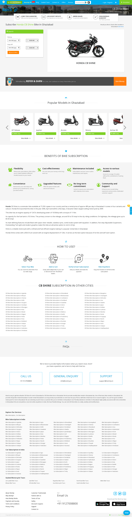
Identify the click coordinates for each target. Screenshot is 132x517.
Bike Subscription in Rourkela (86, 441)
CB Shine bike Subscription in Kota (15, 309)
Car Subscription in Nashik (109, 464)
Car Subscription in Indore (109, 460)
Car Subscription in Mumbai (61, 464)
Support (33, 506)
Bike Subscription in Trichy (109, 443)
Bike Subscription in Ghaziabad (86, 427)
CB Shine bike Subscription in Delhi (15, 300)
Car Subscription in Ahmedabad (62, 453)
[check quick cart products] (115, 2)
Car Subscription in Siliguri (61, 469)
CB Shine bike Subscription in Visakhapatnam (97, 328)
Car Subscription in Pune (108, 467)
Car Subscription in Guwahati (37, 460)
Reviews (70, 2)
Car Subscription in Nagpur (85, 464)
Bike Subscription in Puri (108, 438)
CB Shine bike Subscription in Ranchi (94, 319)
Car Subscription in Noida (13, 467)
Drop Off (10, 44)
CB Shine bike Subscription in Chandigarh (96, 295)
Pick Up (10, 37)
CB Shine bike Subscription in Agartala (16, 293)
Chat (127, 513)
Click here (121, 26)
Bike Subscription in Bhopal (13, 425)
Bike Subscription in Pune (85, 438)
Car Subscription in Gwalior (61, 460)
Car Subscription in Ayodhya (85, 453)
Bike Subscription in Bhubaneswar (39, 425)
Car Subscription (20, 415)
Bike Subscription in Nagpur (61, 436)
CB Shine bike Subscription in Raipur (55, 319)
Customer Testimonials (38, 493)
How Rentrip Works (12, 498)
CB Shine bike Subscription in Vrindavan (16, 330)
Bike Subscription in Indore (13, 431)
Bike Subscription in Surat (61, 443)
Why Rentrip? (10, 496)
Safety (33, 501)
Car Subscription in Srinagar (109, 469)
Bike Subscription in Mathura (13, 436)
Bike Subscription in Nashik (85, 436)
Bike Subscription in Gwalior (61, 429)
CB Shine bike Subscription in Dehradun (95, 298)
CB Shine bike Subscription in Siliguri (94, 321)
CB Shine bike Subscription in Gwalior (95, 302)
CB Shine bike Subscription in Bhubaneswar (57, 295)
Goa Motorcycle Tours (59, 483)
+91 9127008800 (67, 503)
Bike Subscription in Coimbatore (111, 425)
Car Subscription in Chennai (85, 455)
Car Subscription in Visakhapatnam (39, 473)
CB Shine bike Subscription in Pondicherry (56, 316)
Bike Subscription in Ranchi (37, 441)
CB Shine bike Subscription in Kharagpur (16, 307)
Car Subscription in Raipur (13, 469)
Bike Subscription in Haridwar (86, 429)
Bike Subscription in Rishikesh (62, 441)
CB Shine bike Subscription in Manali (15, 312)
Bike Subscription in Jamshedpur (62, 431)
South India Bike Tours (83, 483)
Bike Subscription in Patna (37, 438)
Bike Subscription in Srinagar (37, 443)
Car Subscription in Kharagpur (38, 462)
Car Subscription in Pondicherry (62, 467)
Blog (37, 2)
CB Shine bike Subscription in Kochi (54, 307)
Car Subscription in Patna (36, 467)
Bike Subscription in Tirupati (85, 443)
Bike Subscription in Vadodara (38, 445)
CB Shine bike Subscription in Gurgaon (16, 302)
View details (25, 138)
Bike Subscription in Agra (36, 422)
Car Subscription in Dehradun (14, 457)
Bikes (111, 11)
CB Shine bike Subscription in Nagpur (16, 314)
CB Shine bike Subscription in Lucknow (95, 309)
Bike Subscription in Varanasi (61, 445)
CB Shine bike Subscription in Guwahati (55, 302)
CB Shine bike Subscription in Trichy (54, 326)
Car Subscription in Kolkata (85, 462)
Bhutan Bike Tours (11, 483)
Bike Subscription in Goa (108, 427)
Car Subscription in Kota (108, 462)
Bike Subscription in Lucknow (86, 434)
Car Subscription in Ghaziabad (86, 457)
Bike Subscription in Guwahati (38, 429)
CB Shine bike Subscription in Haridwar (16, 305)
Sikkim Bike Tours (105, 481)
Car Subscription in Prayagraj (86, 467)
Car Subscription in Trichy (61, 471)
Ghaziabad (118, 11)
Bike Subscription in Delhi (36, 427)
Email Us (62, 495)
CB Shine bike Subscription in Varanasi (55, 328)
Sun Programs (122, 515)
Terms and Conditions (12, 504)
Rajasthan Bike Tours (58, 481)
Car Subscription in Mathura (37, 464)
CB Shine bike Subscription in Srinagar (55, 323)
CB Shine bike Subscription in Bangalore (95, 293)
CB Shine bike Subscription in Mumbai (95, 312)
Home (107, 11)
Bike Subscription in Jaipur (37, 431)
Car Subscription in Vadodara (110, 471)
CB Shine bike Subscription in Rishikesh (16, 321)
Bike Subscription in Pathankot (14, 438)
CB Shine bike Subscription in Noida (94, 314)
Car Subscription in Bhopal (13, 455)
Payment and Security (12, 501)
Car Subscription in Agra (36, 453)
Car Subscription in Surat (12, 471)
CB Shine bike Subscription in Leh (54, 309)
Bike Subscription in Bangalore (110, 422)
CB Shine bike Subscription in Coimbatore (56, 298)
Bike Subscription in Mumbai (37, 436)
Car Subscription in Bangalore (110, 453)
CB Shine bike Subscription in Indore (55, 305)
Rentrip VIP (28, 2)
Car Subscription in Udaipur (85, 471)
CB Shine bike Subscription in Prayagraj (95, 316)
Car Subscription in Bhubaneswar (39, 455)
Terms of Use (35, 498)
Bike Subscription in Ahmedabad (63, 422)
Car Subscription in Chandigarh (62, 455)
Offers (64, 2)
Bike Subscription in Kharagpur (86, 431)
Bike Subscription (10, 415)
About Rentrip (10, 493)
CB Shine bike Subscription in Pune (15, 319)
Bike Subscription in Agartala (13, 422)
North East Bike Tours (82, 481)
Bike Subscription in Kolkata (13, 434)
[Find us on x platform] (120, 494)
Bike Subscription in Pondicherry (62, 438)
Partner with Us (36, 496)
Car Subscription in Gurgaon (13, 460)
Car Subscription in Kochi (60, 462)
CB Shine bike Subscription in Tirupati (16, 326)
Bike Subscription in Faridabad (62, 427)
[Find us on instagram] (124, 494)
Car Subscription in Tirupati (37, 471)
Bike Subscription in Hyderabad (110, 429)
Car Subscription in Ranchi (37, 469)
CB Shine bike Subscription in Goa (94, 300)
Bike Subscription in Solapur (13, 443)
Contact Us (55, 2)
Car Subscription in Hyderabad (86, 460)
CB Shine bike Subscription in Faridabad (56, 300)
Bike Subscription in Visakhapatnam (87, 445)
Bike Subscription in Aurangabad (87, 422)
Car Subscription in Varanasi (13, 473)
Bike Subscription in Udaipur (13, 445)
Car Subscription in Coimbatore (110, 455)
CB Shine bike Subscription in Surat (94, 323)
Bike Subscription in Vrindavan (110, 445)
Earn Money (120, 81)
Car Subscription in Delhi (36, 457)
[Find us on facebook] (115, 494)
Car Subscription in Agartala (13, 453)
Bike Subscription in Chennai (85, 425)
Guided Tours (45, 2)
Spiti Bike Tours (33, 481)
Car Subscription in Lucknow (13, 464)
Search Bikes (13, 52)
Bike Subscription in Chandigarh (62, 425)
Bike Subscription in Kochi (109, 431)
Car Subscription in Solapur (85, 469)
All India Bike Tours (34, 483)
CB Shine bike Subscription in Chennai (16, 298)
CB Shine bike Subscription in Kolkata (95, 307)
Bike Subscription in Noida (109, 436)
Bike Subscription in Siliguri (109, 441)
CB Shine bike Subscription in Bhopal (16, 295)
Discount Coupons (37, 504)
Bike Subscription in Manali (109, 434)
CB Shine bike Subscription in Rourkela (55, 321)
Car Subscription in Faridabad (62, 457)
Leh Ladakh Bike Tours (12, 481)
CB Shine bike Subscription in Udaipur (95, 326)
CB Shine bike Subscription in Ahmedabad (56, 293)
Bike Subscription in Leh (60, 434)
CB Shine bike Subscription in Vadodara (16, 328)
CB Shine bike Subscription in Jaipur (94, 305)
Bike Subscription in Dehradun (14, 427)
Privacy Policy (10, 506)
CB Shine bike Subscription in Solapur (16, 323)
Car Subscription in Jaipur (12, 462)
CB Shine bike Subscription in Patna (15, 316)
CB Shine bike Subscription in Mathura (55, 312)
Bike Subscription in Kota (36, 434)
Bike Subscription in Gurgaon (13, 429)
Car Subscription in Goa (108, 457)
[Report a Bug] (109, 515)
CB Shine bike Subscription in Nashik (55, 314)
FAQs (130, 210)
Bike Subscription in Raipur (13, 441)
